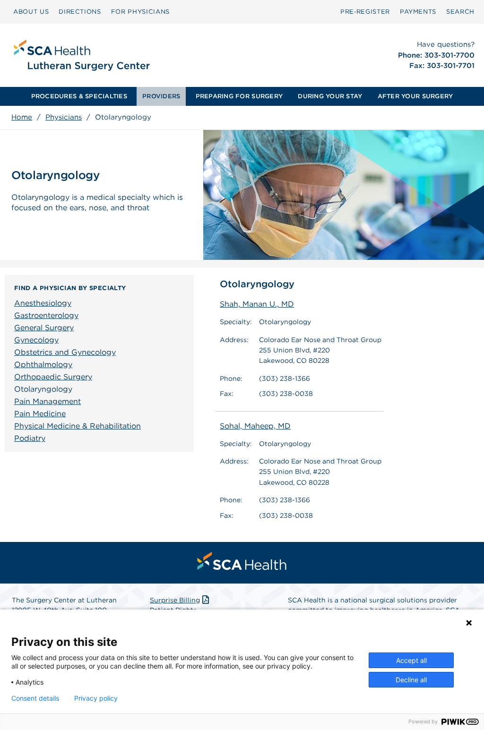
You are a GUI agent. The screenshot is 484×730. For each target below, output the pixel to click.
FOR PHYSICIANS (140, 11)
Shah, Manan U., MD (257, 304)
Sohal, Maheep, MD (255, 425)
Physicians (63, 117)
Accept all (411, 660)
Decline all (411, 680)
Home (21, 117)
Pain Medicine (40, 413)
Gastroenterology (46, 315)
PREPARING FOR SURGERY (239, 96)
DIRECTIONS (80, 11)
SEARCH (460, 11)
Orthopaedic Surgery (53, 376)
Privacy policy (96, 698)
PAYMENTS (418, 11)
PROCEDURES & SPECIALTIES (79, 96)
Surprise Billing (175, 600)
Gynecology (36, 339)
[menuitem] (30, 12)
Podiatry (29, 438)
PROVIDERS (161, 96)
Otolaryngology (43, 389)
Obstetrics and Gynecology (65, 352)
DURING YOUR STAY (330, 96)
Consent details (35, 698)
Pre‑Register (365, 11)
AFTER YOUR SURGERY (415, 96)
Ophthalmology (43, 364)
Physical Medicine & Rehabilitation (77, 425)
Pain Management (47, 401)
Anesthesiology (42, 303)
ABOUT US (31, 11)
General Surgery (44, 327)
